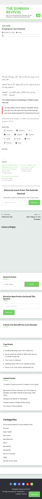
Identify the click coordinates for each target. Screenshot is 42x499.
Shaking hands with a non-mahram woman (20, 364)
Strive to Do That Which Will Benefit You (19, 367)
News (5, 443)
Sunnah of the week (10, 461)
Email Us (31, 484)
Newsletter (7, 446)
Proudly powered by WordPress (13, 491)
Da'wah (6, 428)
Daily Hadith (6, 25)
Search (31, 284)
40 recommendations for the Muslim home (18, 424)
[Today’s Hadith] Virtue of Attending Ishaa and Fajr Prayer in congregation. (10, 167)
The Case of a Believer (13, 360)
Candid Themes (21, 494)
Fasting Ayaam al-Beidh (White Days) (16, 402)
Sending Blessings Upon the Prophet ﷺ (19, 350)
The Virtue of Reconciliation (12, 406)
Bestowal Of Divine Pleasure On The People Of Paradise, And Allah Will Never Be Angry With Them (19, 392)
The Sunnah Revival (17, 10)
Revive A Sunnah (9, 454)
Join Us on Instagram (19, 484)
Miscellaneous (8, 439)
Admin (19, 32)
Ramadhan (7, 450)
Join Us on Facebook (10, 484)
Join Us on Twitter (14, 484)
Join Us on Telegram (23, 484)
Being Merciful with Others (10, 176)
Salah (5, 457)
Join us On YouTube (27, 484)
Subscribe (34, 202)
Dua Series (7, 435)
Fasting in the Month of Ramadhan (15, 399)
